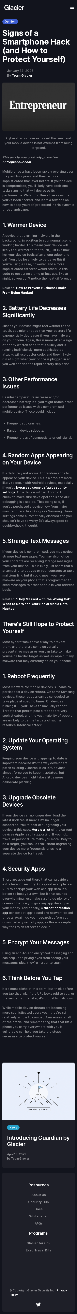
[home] (13, 7)
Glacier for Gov (38, 1243)
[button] (71, 7)
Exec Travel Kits (38, 1250)
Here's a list (41, 830)
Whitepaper (38, 1216)
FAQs (39, 1223)
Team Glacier (22, 75)
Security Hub (38, 1202)
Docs (39, 1209)
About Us (38, 1195)
